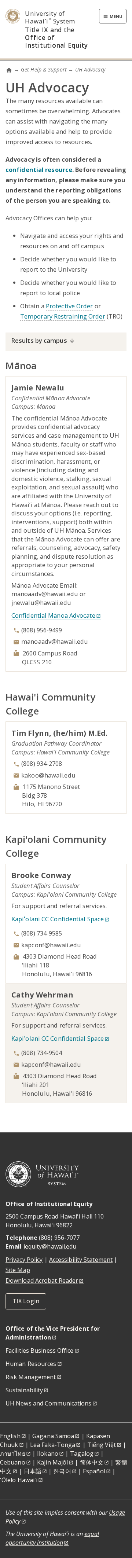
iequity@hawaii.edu (50, 1246)
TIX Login (25, 1301)
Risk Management (31, 1377)
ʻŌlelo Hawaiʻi (18, 1480)
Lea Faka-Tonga (52, 1445)
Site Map (18, 1270)
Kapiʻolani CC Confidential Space (57, 919)
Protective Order (69, 306)
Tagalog (82, 1453)
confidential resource (39, 169)
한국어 (62, 1471)
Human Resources (31, 1364)
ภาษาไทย (12, 1453)
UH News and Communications (49, 1403)
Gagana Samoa (53, 1436)
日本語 (32, 1471)
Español (94, 1471)
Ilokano (47, 1453)
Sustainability (24, 1390)
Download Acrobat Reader (42, 1280)
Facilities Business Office (40, 1350)
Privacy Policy (24, 1260)
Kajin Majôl (52, 1462)
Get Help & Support (44, 69)
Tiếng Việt (101, 1445)
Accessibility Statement (81, 1260)
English (10, 1436)
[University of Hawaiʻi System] (42, 1173)
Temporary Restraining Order (62, 316)
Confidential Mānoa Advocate (53, 615)
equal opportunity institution (52, 1538)
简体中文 (91, 1462)
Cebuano (12, 1462)
